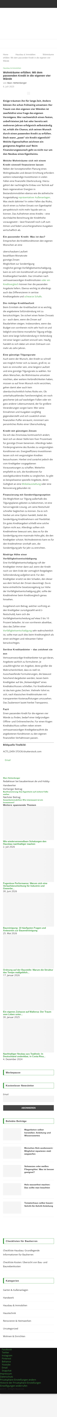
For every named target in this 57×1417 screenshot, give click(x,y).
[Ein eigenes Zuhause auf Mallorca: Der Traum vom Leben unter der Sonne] (28, 993)
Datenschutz (6, 1376)
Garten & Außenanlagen (15, 1289)
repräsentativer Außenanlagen (34, 197)
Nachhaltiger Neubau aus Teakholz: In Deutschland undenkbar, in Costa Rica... (24, 1055)
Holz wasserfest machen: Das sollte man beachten (37, 1186)
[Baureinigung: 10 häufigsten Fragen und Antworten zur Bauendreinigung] (28, 909)
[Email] (39, 3)
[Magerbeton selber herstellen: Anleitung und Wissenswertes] (12, 1134)
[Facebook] (14, 3)
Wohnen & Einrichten (14, 1336)
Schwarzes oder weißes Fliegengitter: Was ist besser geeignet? (39, 1169)
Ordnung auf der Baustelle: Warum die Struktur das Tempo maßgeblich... (28, 971)
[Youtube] (34, 3)
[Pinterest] (26, 3)
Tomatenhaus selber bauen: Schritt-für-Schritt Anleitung (38, 1204)
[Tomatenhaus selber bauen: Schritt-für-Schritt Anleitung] (12, 1208)
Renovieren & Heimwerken (17, 1320)
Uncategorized (10, 1328)
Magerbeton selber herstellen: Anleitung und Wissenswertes (37, 1132)
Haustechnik (9, 1313)
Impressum (6, 1373)
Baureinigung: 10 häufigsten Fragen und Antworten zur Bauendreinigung (24, 929)
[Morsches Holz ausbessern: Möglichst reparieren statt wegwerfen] (12, 1153)
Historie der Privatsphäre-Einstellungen (20, 1382)
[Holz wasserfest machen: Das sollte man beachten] (12, 1189)
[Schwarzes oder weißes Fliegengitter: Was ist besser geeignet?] (12, 1171)
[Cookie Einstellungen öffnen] (23, 1415)
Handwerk (8, 1297)
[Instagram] (22, 3)
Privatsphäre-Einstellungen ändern (18, 1379)
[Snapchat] (43, 3)
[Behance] (30, 3)
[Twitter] (18, 3)
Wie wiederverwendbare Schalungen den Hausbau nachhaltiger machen (24, 842)
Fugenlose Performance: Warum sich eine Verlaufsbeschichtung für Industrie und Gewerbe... (25, 886)
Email (6, 1094)
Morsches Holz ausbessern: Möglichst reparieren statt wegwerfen (38, 1151)
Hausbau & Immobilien (12, 68)
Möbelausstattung (31, 483)
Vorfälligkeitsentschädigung (17, 630)
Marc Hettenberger (17, 82)
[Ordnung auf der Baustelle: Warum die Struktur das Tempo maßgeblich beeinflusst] (28, 952)
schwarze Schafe (32, 296)
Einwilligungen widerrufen (13, 1385)
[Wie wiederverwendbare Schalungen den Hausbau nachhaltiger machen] (28, 823)
